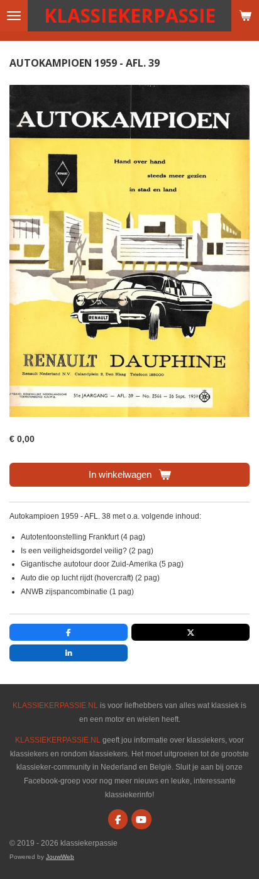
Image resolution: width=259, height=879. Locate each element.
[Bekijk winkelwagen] (245, 15)
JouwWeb (60, 856)
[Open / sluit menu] (14, 15)
